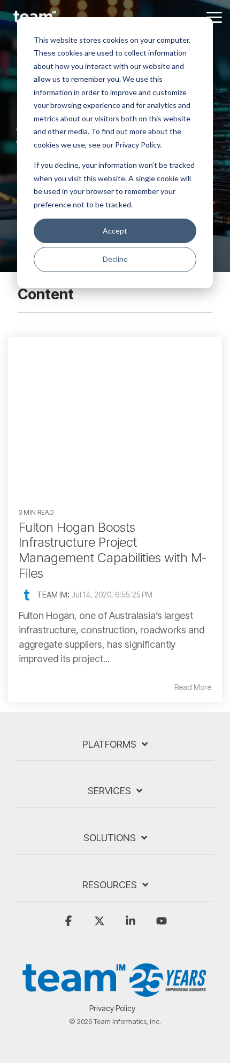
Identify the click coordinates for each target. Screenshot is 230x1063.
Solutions (109, 837)
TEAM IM (52, 594)
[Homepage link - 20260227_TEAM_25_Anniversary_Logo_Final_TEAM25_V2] (115, 991)
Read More (192, 687)
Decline (115, 258)
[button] (214, 16)
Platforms (109, 744)
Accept (115, 230)
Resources (109, 884)
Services (109, 790)
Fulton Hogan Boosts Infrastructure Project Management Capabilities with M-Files (112, 550)
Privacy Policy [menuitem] (112, 1008)
